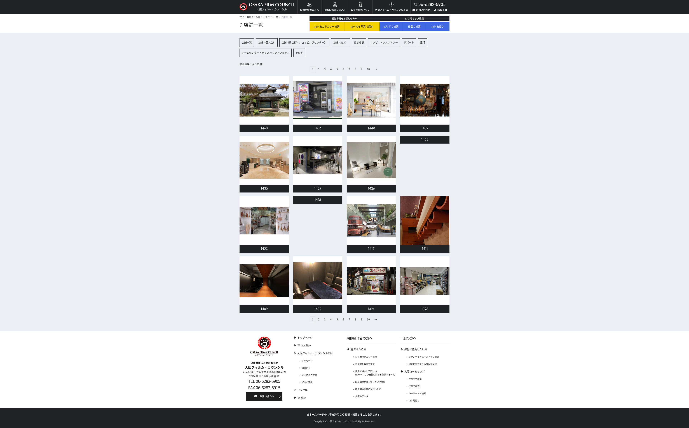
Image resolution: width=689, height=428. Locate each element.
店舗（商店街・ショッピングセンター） (304, 42)
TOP (242, 17)
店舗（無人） (340, 42)
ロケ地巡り (437, 26)
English (301, 397)
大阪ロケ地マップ (414, 371)
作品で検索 (414, 26)
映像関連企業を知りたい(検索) (370, 382)
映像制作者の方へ (309, 10)
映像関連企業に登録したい (368, 389)
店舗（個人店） (266, 42)
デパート (409, 42)
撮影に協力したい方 (334, 10)
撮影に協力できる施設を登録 (423, 364)
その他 (299, 52)
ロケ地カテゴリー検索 (326, 26)
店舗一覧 (247, 42)
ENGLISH (442, 10)
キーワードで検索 (417, 393)
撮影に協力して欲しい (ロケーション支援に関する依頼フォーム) (375, 373)
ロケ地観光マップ (360, 10)
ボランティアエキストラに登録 (424, 357)
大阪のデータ (361, 396)
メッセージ (307, 361)
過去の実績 (307, 382)
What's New (304, 345)
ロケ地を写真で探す (362, 26)
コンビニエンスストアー (384, 42)
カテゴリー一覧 (270, 17)
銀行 (422, 42)
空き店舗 (359, 42)
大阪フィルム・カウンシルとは (391, 10)
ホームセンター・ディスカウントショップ (265, 52)
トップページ (305, 337)
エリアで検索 (391, 26)
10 (368, 69)
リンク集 (302, 390)
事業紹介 (306, 368)
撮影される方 (253, 17)
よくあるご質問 (309, 375)
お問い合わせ (423, 10)
